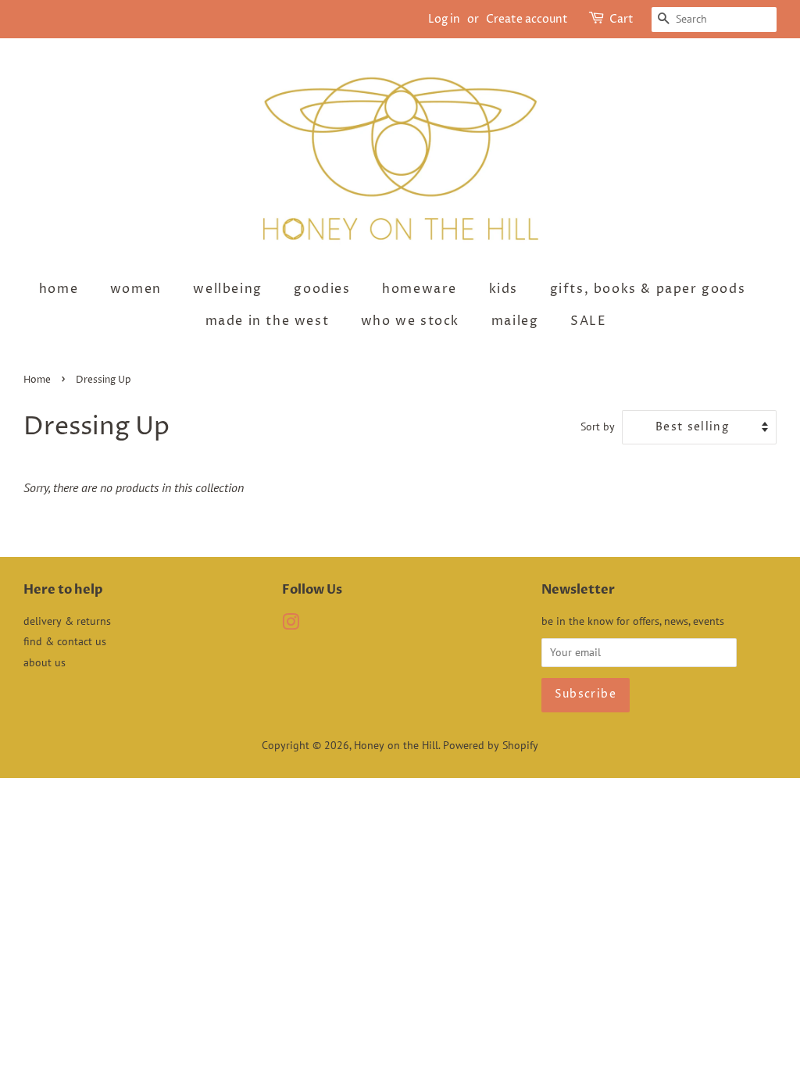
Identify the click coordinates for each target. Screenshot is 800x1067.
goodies (322, 289)
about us (44, 662)
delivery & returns (67, 621)
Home (37, 380)
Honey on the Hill (396, 745)
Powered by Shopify (490, 745)
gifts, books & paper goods (648, 289)
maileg (515, 321)
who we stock (410, 321)
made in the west (267, 321)
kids (503, 289)
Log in (444, 19)
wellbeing (227, 289)
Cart (621, 19)
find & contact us (64, 641)
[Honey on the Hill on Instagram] (290, 625)
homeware (419, 289)
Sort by (597, 426)
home (58, 289)
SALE (588, 321)
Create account (527, 19)
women (136, 289)
